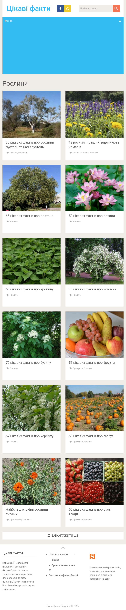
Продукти (78, 368)
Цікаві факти (29, 8)
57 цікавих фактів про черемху (29, 436)
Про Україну (16, 519)
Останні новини (81, 152)
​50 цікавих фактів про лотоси (92, 216)
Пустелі (13, 152)
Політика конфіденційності (63, 575)
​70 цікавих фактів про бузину (28, 363)
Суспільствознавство (63, 565)
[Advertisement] (62, 49)
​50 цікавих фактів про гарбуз (91, 436)
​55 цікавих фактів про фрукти (92, 363)
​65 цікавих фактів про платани (29, 216)
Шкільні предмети (58, 554)
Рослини (22, 152)
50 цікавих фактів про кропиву (29, 289)
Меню (8, 20)
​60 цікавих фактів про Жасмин (92, 289)
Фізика (55, 559)
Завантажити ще (65, 535)
